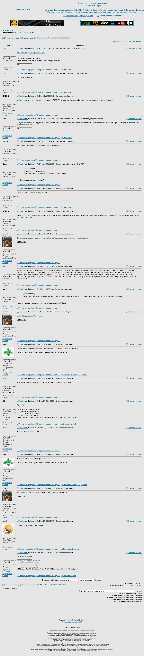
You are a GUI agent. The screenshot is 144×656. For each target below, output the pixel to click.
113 (21, 32)
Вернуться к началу (7, 69)
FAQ (82, 10)
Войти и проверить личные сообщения (112, 12)
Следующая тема (134, 41)
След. (32, 32)
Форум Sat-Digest (40, 38)
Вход (137, 12)
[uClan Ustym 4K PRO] (37, 26)
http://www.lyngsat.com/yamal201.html (31, 53)
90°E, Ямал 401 (8, 30)
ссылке (110, 649)
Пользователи (117, 10)
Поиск (95, 10)
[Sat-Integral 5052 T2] (107, 26)
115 (28, 32)
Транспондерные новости (60, 38)
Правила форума (66, 10)
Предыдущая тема (119, 41)
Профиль (60, 12)
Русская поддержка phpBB (72, 622)
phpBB (70, 620)
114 (24, 32)
